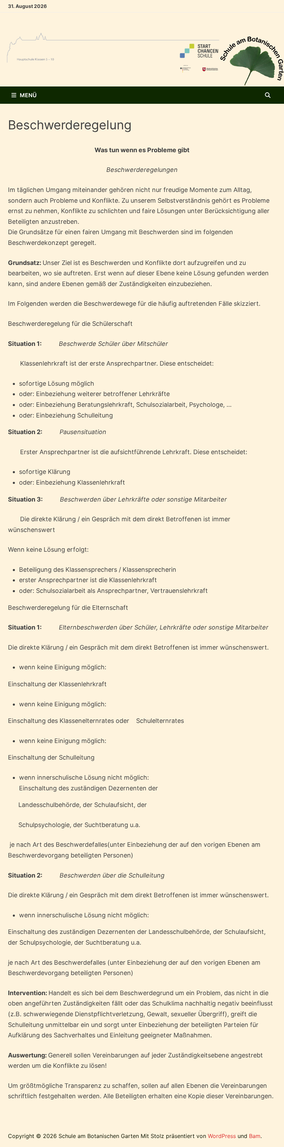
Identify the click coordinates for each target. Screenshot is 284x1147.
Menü (28, 95)
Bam (254, 1135)
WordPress (222, 1135)
